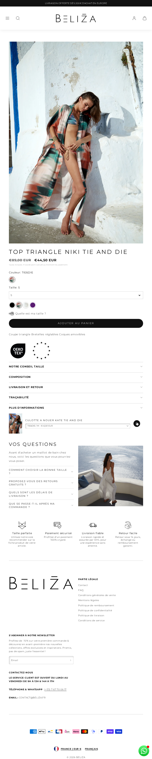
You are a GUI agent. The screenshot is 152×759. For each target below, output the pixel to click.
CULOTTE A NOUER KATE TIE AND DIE (54, 420)
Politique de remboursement (96, 605)
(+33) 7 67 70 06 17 (55, 689)
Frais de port (29, 265)
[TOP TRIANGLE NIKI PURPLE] (32, 305)
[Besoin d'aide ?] (143, 750)
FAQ (81, 590)
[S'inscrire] (70, 660)
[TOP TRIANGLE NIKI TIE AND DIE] (19, 305)
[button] (7, 18)
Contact (83, 585)
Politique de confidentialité (95, 610)
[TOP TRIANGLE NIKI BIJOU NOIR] (12, 305)
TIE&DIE (12, 279)
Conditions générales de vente (97, 595)
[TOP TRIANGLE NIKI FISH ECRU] (26, 305)
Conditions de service (91, 620)
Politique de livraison (91, 615)
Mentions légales (88, 600)
